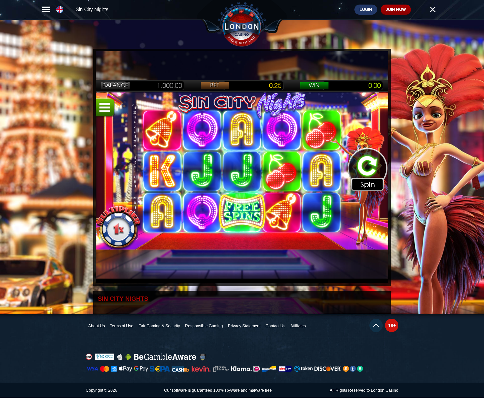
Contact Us (275, 326)
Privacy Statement (244, 326)
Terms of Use (121, 326)
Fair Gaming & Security (159, 326)
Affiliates (298, 326)
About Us (96, 326)
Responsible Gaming (204, 326)
